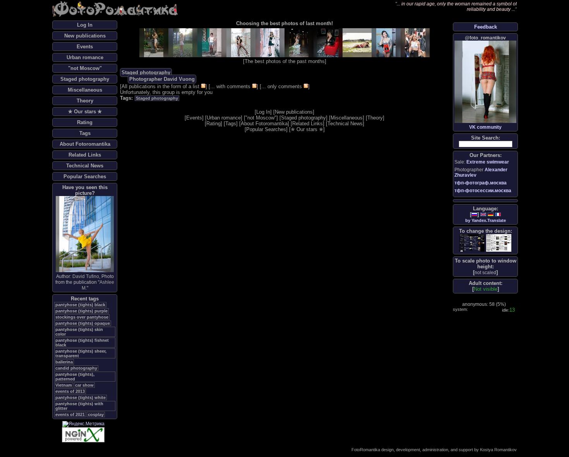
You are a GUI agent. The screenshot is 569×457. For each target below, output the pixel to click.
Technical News (84, 166)
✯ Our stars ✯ (85, 111)
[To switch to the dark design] (472, 243)
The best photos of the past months (285, 61)
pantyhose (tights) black (80, 304)
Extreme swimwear (487, 162)
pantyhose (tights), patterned (74, 376)
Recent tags (85, 299)
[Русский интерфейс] (474, 214)
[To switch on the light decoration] (498, 243)
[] (485, 272)
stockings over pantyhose (81, 317)
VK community (485, 127)
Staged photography (84, 79)
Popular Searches (84, 176)
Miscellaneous (85, 90)
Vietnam (63, 385)
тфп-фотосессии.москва (482, 190)
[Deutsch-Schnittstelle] (491, 214)
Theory (85, 101)
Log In (85, 25)
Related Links (85, 155)
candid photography (76, 368)
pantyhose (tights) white (80, 397)
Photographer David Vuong (162, 79)
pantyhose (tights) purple (81, 311)
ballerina (64, 362)
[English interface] (483, 214)
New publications (85, 36)
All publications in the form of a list (160, 86)
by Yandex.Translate (485, 220)
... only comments (281, 86)
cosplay (96, 414)
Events (85, 46)
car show (84, 385)
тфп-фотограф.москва (480, 183)
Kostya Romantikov (498, 449)
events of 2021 (70, 414)
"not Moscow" (85, 68)
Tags (85, 133)
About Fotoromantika (85, 144)
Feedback (485, 27)
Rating (85, 122)
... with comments (230, 86)
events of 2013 (70, 391)
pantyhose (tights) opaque (82, 323)
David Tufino (85, 276)
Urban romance (85, 57)
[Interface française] (498, 214)
